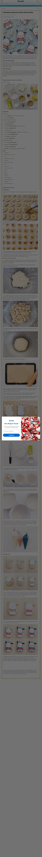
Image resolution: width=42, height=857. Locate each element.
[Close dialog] (39, 418)
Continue (11, 435)
